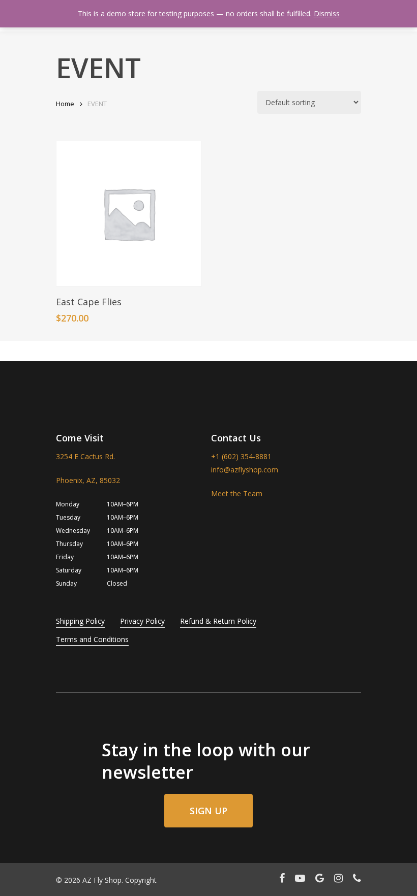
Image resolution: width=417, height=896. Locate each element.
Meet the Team (236, 493)
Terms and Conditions (92, 639)
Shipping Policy (80, 621)
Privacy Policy (142, 621)
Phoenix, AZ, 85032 (88, 480)
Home (65, 103)
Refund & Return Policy (218, 621)
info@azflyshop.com (244, 469)
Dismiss (327, 13)
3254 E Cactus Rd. (85, 456)
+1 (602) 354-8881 (241, 456)
